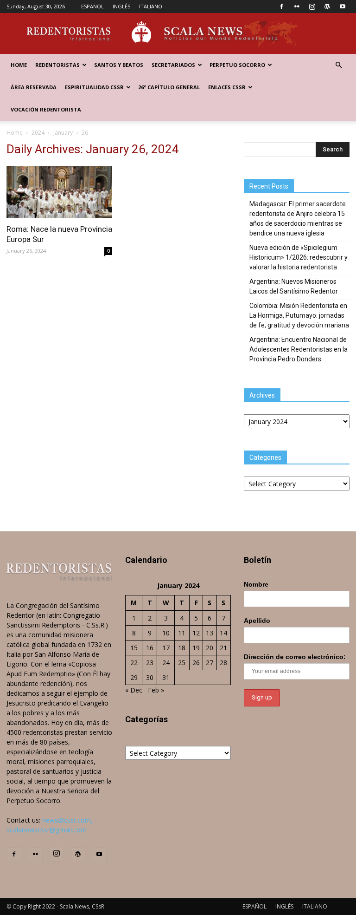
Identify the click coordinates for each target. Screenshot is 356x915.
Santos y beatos (118, 64)
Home (19, 64)
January (63, 133)
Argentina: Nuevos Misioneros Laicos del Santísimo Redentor (293, 286)
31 (166, 677)
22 (134, 662)
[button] (338, 65)
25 (181, 662)
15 (134, 647)
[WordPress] (327, 6)
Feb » (156, 690)
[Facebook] (281, 6)
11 (181, 632)
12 (196, 632)
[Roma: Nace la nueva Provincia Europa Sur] (59, 192)
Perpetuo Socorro (237, 64)
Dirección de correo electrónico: (295, 656)
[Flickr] (297, 6)
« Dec (133, 690)
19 (196, 647)
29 (134, 677)
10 (166, 632)
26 (196, 662)
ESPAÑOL (92, 6)
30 (149, 677)
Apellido (257, 620)
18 (181, 647)
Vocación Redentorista (46, 109)
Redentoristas (57, 64)
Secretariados (173, 64)
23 (149, 662)
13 (209, 632)
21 (223, 647)
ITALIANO (150, 6)
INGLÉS (121, 6)
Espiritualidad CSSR (94, 87)
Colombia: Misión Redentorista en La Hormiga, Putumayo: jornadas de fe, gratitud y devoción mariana (299, 315)
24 (166, 662)
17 (166, 647)
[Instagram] (312, 6)
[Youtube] (343, 6)
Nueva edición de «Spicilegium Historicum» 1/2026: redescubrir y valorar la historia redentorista (298, 257)
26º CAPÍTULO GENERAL (169, 87)
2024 (38, 133)
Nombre (256, 584)
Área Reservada (34, 87)
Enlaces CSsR (227, 87)
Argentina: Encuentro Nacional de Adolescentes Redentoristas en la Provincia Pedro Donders (298, 349)
